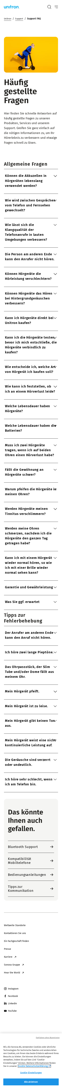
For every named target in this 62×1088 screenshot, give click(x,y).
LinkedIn (12, 1003)
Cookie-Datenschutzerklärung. (33, 1066)
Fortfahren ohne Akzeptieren (48, 1038)
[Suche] (49, 7)
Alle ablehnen (31, 1082)
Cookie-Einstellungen (31, 1072)
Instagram (13, 988)
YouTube (12, 1011)
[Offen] (56, 7)
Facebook (13, 996)
